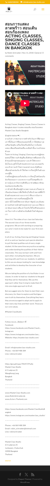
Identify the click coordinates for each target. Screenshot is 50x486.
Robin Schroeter (14, 53)
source (8, 460)
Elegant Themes (24, 479)
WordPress (25, 482)
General (38, 53)
